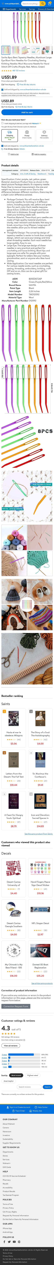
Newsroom (7, 1131)
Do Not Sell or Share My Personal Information (20, 1219)
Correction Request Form (16, 1006)
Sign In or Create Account (20, 1107)
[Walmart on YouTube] (14, 1242)
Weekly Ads (37, 1111)
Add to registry (40, 154)
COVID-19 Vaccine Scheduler (14, 1176)
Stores (5, 1155)
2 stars (4, 1064)
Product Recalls (9, 1191)
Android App (8, 1232)
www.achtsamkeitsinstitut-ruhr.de (33, 89)
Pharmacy (7, 1180)
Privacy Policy (8, 1208)
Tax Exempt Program (11, 1195)
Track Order (20, 1111)
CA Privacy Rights (10, 1211)
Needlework (42, 174)
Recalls (5, 1183)
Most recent (16, 1075)
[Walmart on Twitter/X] (9, 1242)
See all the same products (42, 983)
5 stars (4, 1055)
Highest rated (32, 1075)
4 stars (4, 1058)
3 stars (4, 1061)
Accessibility (8, 1187)
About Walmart (9, 1124)
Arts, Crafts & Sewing (28, 174)
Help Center (43, 1107)
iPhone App (7, 1228)
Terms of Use (8, 1204)
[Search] (43, 3)
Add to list (15, 154)
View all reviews (10, 1045)
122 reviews (20, 71)
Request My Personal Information (16, 1215)
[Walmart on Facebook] (4, 1242)
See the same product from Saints (39, 833)
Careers (6, 1127)
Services (22, 9)
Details (22, 149)
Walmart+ (7, 1163)
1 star (5, 1067)
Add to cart (27, 112)
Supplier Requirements (11, 1143)
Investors (6, 1135)
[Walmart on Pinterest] (19, 1242)
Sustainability (8, 1139)
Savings (32, 9)
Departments (11, 9)
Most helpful (8, 1081)
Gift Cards (7, 1167)
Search (47, 1087)
